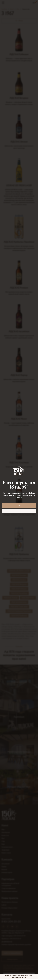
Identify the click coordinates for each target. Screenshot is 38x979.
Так (19, 505)
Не (19, 511)
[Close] (36, 2)
